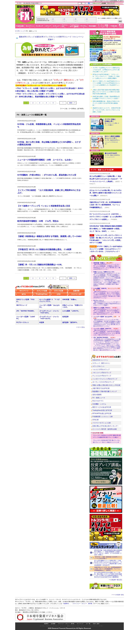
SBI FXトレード (21, 305)
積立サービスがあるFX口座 (101, 407)
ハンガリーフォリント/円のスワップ (104, 379)
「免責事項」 (66, 603)
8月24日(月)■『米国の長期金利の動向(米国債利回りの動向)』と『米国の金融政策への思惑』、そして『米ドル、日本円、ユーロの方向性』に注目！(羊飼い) (108, 552)
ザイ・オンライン (81, 626)
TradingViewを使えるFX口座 (102, 410)
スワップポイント (98, 366)
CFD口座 (95, 420)
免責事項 (46, 623)
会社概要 (53, 623)
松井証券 (65, 316)
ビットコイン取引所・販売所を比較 (104, 429)
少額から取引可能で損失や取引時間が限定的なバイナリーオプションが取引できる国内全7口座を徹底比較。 (106, 91)
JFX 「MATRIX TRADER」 (25, 311)
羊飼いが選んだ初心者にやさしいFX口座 (106, 385)
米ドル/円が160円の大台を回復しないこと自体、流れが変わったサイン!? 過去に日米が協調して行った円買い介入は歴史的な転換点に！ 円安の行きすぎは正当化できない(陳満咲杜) (108, 575)
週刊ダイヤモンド (71, 626)
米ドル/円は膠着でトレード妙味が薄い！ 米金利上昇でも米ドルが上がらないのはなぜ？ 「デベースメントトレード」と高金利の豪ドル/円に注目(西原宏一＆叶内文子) (108, 563)
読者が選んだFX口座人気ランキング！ (105, 426)
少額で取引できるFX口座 (101, 388)
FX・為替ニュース (98, 398)
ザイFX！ (101, 626)
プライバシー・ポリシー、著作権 (66, 623)
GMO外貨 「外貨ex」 (69, 299)
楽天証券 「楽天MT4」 (70, 322)
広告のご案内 (96, 623)
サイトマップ (80, 623)
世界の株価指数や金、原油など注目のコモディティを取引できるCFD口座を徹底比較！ (106, 103)
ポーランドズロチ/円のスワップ (103, 382)
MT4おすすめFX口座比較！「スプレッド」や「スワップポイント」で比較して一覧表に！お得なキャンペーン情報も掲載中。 (106, 76)
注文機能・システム (99, 404)
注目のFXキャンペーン (100, 360)
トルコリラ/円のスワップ (101, 369)
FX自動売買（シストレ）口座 (102, 416)
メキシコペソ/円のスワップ (101, 372)
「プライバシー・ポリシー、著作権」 (82, 603)
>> (72, 103)
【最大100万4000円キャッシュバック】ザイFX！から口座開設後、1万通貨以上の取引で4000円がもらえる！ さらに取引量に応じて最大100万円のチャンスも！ (106, 266)
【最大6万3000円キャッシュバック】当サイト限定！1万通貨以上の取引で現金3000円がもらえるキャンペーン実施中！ (107, 303)
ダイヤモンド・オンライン (59, 626)
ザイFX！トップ (20, 31)
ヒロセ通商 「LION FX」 (71, 311)
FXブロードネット (22, 322)
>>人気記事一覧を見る (115, 580)
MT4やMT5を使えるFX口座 (101, 413)
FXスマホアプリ (97, 401)
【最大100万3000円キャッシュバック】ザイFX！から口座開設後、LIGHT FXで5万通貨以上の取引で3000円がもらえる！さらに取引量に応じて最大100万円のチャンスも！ (106, 332)
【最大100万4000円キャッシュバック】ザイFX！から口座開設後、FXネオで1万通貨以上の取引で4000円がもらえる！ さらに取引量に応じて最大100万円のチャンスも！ (106, 311)
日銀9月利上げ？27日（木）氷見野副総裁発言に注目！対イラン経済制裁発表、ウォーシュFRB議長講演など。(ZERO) (107, 569)
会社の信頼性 (97, 394)
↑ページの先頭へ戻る (117, 594)
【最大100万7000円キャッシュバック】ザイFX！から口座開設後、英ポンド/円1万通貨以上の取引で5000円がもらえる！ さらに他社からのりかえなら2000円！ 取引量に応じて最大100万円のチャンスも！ (106, 293)
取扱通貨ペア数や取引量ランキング (104, 391)
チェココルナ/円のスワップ (101, 376)
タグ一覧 (88, 623)
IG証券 (41, 322)
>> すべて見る (80, 327)
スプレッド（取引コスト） (101, 363)
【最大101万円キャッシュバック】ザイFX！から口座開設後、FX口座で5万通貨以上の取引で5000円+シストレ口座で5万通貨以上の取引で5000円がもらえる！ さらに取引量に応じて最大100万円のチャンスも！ (107, 321)
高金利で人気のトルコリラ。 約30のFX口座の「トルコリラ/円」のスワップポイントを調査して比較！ (106, 110)
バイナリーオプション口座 (101, 423)
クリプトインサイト (92, 626)
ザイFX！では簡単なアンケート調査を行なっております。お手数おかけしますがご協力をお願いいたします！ (106, 69)
